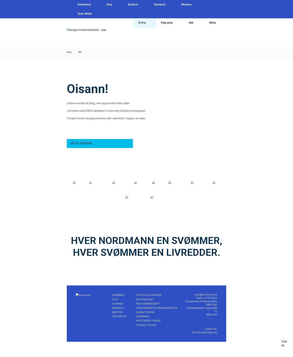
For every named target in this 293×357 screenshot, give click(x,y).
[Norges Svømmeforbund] (86, 30)
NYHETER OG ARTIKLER (148, 295)
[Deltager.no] (119, 182)
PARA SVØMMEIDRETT (148, 303)
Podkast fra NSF (146, 325)
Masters (186, 4)
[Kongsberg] (198, 182)
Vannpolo (160, 4)
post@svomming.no (206, 294)
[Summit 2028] (159, 197)
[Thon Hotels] (97, 182)
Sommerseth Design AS (204, 332)
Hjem (69, 52)
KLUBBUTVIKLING (145, 312)
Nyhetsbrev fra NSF (148, 320)
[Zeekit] (156, 182)
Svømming (84, 4)
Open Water (84, 13)
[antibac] (139, 182)
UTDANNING (142, 316)
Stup (109, 4)
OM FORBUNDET (145, 299)
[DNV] (216, 182)
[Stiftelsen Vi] (176, 182)
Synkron (133, 4)
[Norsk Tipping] (134, 197)
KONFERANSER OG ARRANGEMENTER (156, 308)
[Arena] (77, 182)
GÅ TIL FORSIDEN (81, 143)
